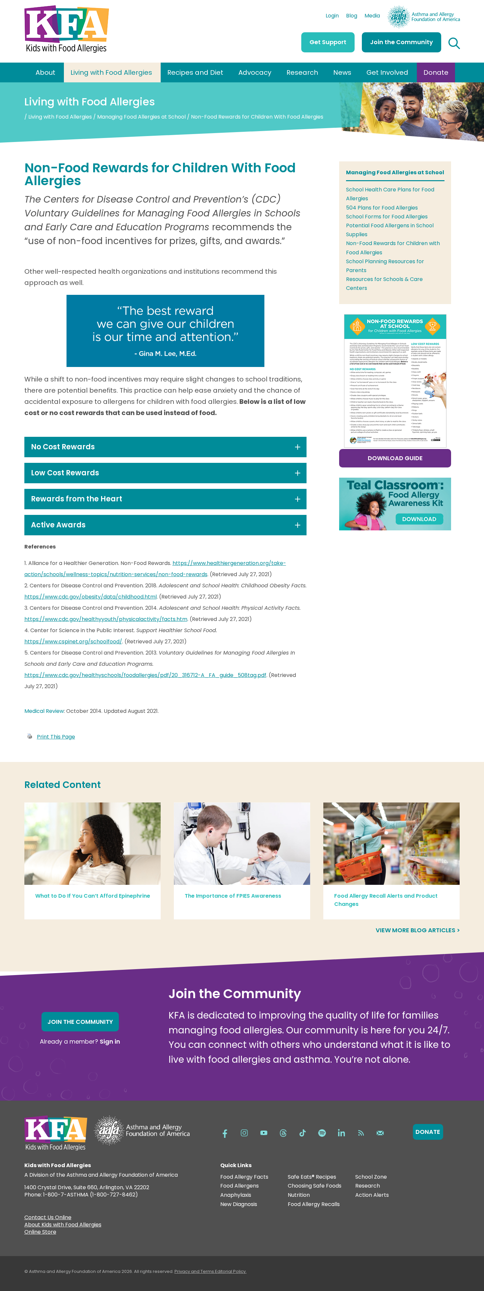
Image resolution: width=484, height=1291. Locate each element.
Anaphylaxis (235, 1195)
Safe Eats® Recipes (312, 1177)
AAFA (453, 8)
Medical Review (44, 711)
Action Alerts (372, 1195)
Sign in (110, 1041)
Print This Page (56, 737)
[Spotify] (322, 1132)
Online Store (40, 1233)
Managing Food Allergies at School (141, 117)
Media (372, 16)
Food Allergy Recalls (314, 1204)
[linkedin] (341, 1132)
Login (332, 16)
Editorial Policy (230, 1271)
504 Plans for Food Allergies (382, 207)
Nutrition (299, 1195)
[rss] (361, 1132)
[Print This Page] (29, 737)
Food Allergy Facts (244, 1177)
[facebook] (225, 1132)
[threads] (283, 1132)
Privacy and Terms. (195, 1271)
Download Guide (395, 458)
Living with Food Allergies (111, 72)
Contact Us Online (47, 1218)
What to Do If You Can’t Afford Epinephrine (92, 896)
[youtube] (264, 1132)
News (342, 72)
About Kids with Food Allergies (62, 1225)
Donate (435, 72)
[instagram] (244, 1132)
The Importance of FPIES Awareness (233, 896)
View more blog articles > (418, 930)
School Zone (371, 1177)
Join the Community (401, 42)
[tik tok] (302, 1132)
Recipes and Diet (195, 72)
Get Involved (387, 72)
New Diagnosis (238, 1204)
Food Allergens (239, 1186)
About (45, 72)
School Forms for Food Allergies (387, 216)
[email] (380, 1132)
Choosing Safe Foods (314, 1186)
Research (302, 72)
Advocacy (254, 72)
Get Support (327, 42)
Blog (351, 16)
